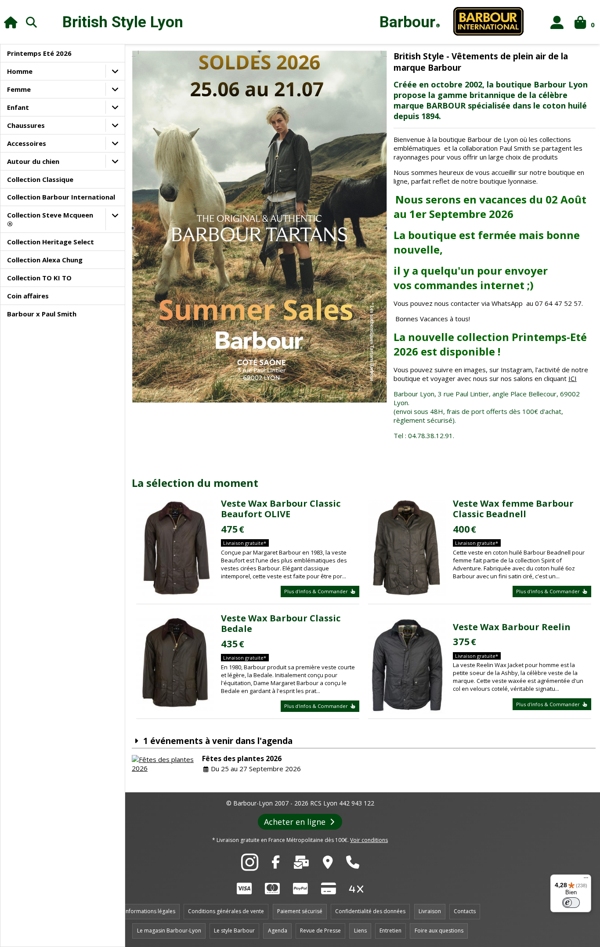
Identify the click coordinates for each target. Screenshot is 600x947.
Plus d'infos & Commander (316, 591)
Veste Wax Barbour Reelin (512, 627)
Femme (19, 89)
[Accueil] (11, 22)
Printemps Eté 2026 (39, 53)
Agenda (277, 930)
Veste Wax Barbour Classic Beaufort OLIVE (280, 508)
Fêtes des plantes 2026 (242, 758)
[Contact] (301, 864)
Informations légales (149, 911)
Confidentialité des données (370, 911)
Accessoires (26, 143)
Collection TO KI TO (39, 277)
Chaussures (26, 125)
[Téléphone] (352, 864)
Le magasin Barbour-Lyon (169, 930)
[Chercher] (32, 22)
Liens (360, 930)
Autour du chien (33, 161)
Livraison (430, 911)
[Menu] (586, 879)
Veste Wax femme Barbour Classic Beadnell (513, 508)
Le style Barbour (234, 930)
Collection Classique (40, 179)
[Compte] (557, 22)
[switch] (571, 902)
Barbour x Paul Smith (41, 313)
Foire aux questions (439, 930)
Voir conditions (369, 840)
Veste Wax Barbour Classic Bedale (280, 623)
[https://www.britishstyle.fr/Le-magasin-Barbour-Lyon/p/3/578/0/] (328, 864)
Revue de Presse (320, 930)
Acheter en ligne (296, 821)
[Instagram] (249, 867)
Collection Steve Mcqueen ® (50, 219)
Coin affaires (28, 295)
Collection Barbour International (61, 196)
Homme (20, 71)
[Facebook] (275, 864)
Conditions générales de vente (226, 911)
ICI (572, 378)
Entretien (390, 930)
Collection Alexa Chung (45, 259)
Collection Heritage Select (50, 241)
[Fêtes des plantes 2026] (165, 764)
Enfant (18, 107)
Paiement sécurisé (299, 911)
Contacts (465, 911)
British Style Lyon (122, 22)
